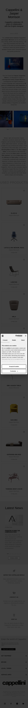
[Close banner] (25, 335)
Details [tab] (14, 340)
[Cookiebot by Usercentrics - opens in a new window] (16, 336)
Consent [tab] (5, 340)
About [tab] (23, 340)
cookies (8, 348)
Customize (13, 371)
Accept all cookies (14, 366)
